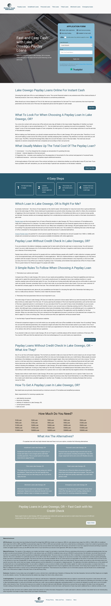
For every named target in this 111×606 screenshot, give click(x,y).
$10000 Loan (84, 427)
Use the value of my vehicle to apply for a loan (78, 37)
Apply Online (91, 523)
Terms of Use (89, 64)
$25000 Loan (51, 430)
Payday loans (19, 221)
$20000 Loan (35, 430)
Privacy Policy (83, 64)
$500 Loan (83, 420)
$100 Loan (18, 420)
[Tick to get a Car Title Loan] (91, 37)
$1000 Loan (83, 422)
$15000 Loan (19, 430)
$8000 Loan (51, 427)
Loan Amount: (64, 42)
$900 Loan (67, 422)
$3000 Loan (51, 425)
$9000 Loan (67, 427)
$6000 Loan (18, 427)
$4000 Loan (67, 425)
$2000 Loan (34, 425)
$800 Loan (50, 422)
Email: (61, 49)
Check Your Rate (90, 168)
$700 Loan (34, 422)
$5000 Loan (83, 425)
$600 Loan (18, 422)
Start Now (92, 107)
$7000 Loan (34, 427)
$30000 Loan (67, 430)
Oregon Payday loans (21, 234)
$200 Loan (34, 420)
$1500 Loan (18, 425)
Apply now (76, 59)
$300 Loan (50, 420)
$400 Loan (67, 420)
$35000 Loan (84, 430)
